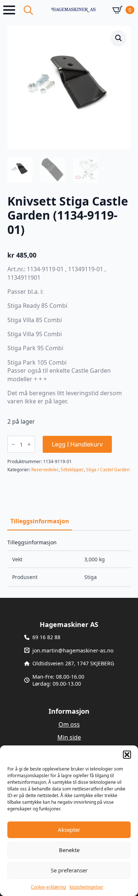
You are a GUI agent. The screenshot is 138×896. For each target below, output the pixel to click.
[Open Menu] (9, 10)
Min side (69, 737)
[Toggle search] (28, 10)
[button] (127, 754)
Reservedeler (45, 469)
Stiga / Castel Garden (108, 469)
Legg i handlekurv (77, 444)
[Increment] (29, 444)
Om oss (69, 724)
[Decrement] (13, 444)
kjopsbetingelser (86, 887)
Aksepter (69, 829)
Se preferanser (69, 870)
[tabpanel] (69, 563)
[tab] (39, 521)
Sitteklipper (72, 469)
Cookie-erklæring (48, 887)
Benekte (69, 850)
